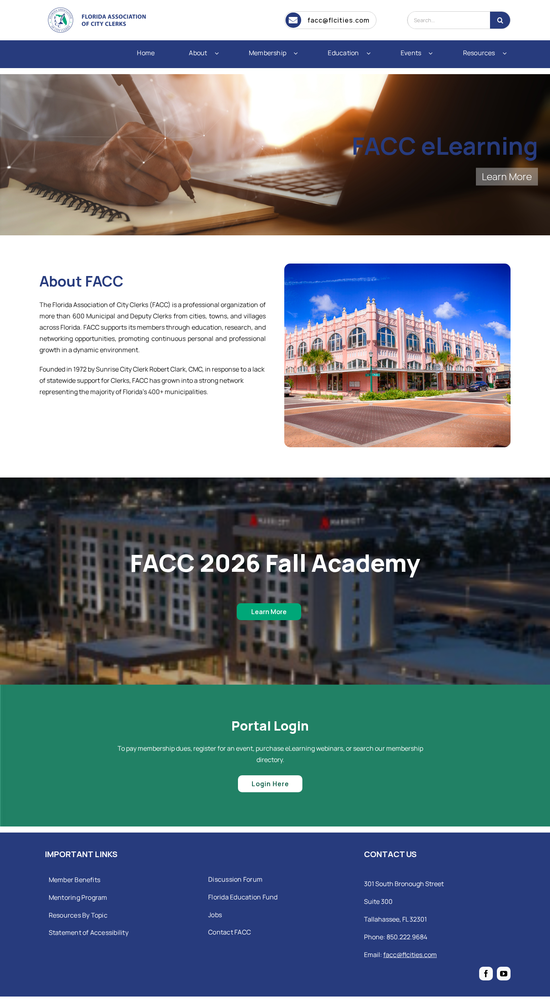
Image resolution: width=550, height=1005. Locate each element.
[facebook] (486, 973)
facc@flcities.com (410, 954)
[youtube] (504, 973)
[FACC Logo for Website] (99, 8)
